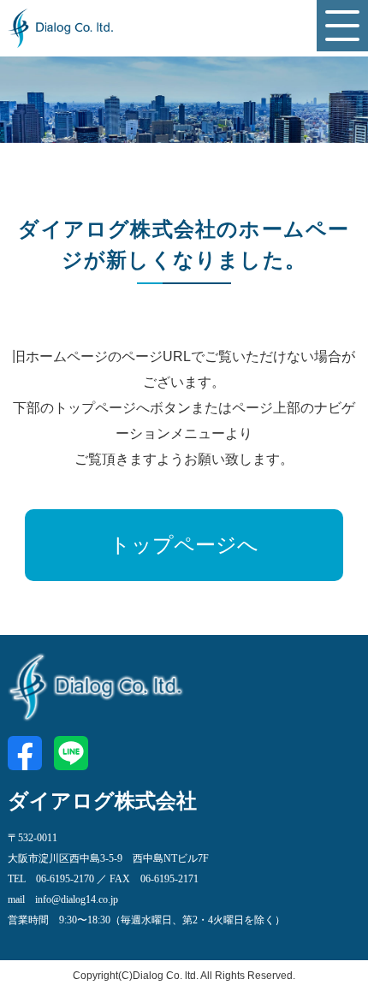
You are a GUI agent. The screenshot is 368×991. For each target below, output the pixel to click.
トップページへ (184, 545)
